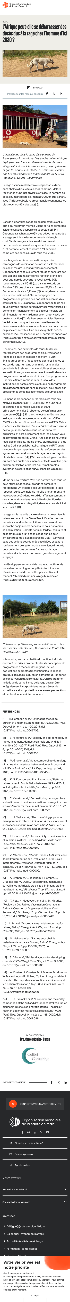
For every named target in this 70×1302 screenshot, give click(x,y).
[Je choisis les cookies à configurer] (35, 1300)
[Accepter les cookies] (58, 1300)
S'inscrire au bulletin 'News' (29, 1143)
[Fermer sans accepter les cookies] (11, 1300)
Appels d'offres (22, 1165)
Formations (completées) (22, 1248)
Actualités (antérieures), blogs (25, 1241)
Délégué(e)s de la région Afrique (26, 1226)
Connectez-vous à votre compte (40, 1103)
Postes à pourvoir (24, 1154)
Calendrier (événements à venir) (26, 1233)
